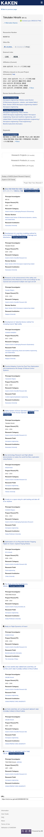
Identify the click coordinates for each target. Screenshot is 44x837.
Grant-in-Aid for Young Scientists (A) (15, 606)
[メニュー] (41, 2)
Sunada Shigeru (9, 290)
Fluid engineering (25, 121)
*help (39, 20)
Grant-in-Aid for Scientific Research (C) (16, 258)
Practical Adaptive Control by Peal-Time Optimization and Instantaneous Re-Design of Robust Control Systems (21, 368)
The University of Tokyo (11, 659)
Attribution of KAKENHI (8, 827)
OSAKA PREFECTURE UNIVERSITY (15, 701)
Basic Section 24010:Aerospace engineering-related (20, 104)
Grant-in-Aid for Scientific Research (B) (16, 302)
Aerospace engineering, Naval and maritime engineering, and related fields (19, 117)
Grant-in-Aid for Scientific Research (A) (16, 479)
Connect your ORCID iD (30, 20)
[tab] (23, 155)
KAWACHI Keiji (9, 635)
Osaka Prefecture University (13, 534)
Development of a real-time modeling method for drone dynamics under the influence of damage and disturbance (20, 235)
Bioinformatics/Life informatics (12, 124)
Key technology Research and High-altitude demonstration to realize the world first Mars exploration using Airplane (21, 457)
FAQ (2, 817)
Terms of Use (5, 824)
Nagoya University (10, 314)
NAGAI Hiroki (9, 467)
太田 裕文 (19, 762)
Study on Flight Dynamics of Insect (16, 626)
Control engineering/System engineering (26, 119)
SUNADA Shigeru (10, 510)
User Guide (5, 814)
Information (5, 810)
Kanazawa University (11, 225)
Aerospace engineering (10, 100)
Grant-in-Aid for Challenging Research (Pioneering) (19, 211)
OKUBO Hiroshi (9, 677)
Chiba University (9, 576)
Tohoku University (10, 491)
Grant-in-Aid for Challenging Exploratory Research (19, 522)
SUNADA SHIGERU (10, 332)
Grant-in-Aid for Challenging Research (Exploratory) (19, 344)
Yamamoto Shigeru (10, 379)
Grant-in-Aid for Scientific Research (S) (16, 647)
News (3, 821)
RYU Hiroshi (8, 552)
